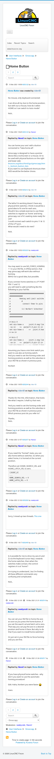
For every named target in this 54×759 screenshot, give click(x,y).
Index (9, 43)
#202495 (25, 542)
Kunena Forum (32, 742)
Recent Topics (20, 43)
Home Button (14, 90)
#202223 (25, 250)
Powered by (20, 742)
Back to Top (46, 753)
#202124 (25, 132)
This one (37, 516)
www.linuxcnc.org (14, 48)
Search (31, 43)
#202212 (25, 190)
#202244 (25, 384)
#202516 (43, 600)
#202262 (25, 500)
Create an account (27, 122)
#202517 (43, 658)
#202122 (25, 84)
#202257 (25, 439)
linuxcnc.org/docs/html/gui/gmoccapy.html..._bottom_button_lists (26, 164)
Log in (14, 122)
